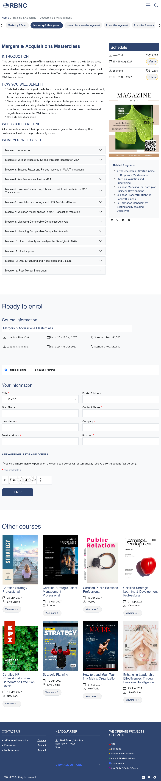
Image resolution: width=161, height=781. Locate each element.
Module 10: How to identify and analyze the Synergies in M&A (41, 241)
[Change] (5, 480)
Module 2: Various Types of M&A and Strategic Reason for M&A (42, 160)
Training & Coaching (24, 17)
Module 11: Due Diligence (20, 251)
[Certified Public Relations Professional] (100, 559)
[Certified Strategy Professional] (20, 559)
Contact (41, 740)
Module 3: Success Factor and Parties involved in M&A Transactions (44, 169)
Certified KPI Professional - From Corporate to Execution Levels (19, 680)
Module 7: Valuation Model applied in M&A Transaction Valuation (42, 212)
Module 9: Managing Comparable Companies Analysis (36, 231)
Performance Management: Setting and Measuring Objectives (133, 206)
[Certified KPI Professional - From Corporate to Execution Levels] (20, 646)
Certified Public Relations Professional (100, 589)
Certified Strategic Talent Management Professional (60, 591)
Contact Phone (91, 407)
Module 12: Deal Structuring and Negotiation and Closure (38, 261)
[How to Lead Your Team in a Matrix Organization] (100, 646)
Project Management (117, 25)
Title (4, 393)
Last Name (8, 421)
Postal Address (91, 393)
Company (88, 421)
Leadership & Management (56, 17)
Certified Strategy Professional (15, 589)
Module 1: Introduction (18, 150)
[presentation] (1, 25)
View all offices (69, 765)
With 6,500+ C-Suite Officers (123, 768)
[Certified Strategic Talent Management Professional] (60, 559)
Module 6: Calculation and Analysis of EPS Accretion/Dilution (40, 202)
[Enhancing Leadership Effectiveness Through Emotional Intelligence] (140, 646)
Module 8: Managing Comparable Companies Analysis (36, 221)
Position (87, 435)
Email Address (10, 435)
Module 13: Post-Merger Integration (26, 270)
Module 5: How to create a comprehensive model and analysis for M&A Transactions (46, 190)
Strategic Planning (55, 674)
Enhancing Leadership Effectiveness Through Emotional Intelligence (138, 678)
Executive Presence (144, 25)
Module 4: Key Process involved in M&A (28, 179)
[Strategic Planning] (60, 646)
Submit (17, 492)
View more (10, 609)
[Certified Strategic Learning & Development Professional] (140, 559)
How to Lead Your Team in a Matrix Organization (100, 676)
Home (5, 17)
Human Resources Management (83, 25)
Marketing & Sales (17, 25)
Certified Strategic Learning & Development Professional (140, 591)
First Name (8, 407)
